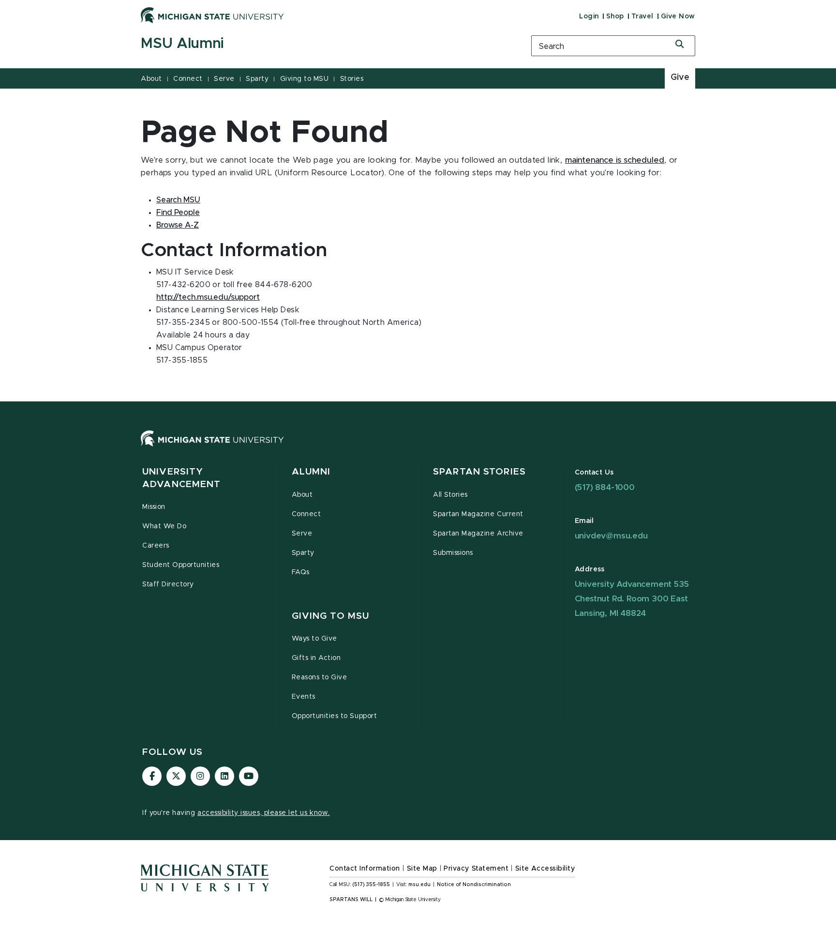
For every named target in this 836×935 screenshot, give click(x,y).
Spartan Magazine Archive (478, 533)
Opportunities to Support (334, 716)
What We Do (164, 526)
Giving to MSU (304, 79)
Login (589, 16)
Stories (352, 79)
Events (303, 696)
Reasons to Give (319, 677)
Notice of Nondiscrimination (474, 884)
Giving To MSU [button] (331, 616)
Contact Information (364, 868)
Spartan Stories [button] (479, 471)
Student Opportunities (180, 565)
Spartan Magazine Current (478, 514)
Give (680, 77)
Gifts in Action (316, 658)
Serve (224, 79)
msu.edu (419, 884)
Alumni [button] (311, 471)
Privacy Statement (476, 868)
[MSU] (418, 448)
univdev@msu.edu (611, 536)
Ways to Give (314, 638)
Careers (155, 545)
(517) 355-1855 (371, 884)
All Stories (450, 494)
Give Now (678, 16)
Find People (178, 212)
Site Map (422, 868)
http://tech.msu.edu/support (208, 297)
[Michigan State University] (212, 15)
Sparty (257, 79)
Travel (642, 16)
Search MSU (178, 200)
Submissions (453, 553)
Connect (188, 79)
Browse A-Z (177, 225)
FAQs (301, 572)
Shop (615, 16)
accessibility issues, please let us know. (263, 813)
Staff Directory (168, 584)
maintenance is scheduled (614, 160)
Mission (153, 507)
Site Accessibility (545, 868)
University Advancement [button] (181, 478)
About (151, 79)
